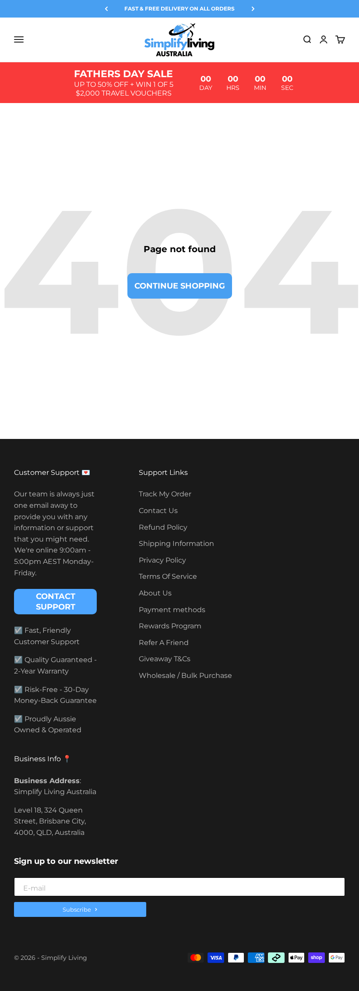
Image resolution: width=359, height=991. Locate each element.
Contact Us (158, 510)
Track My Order (165, 494)
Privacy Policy (162, 560)
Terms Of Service (168, 576)
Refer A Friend (164, 642)
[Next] (253, 8)
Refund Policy (163, 527)
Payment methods (172, 610)
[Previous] (106, 8)
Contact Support (55, 602)
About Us (155, 593)
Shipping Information (176, 543)
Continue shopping (179, 286)
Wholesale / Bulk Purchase (185, 675)
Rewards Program (170, 626)
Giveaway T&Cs (164, 659)
